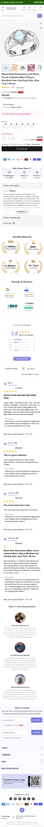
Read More (21, 212)
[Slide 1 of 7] (5, 67)
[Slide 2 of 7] (14, 67)
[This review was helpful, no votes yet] (26, 434)
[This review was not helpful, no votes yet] (30, 434)
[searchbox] (12, 368)
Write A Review (22, 359)
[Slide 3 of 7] (22, 67)
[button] (36, 98)
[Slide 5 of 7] (39, 67)
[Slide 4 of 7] (31, 67)
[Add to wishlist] (40, 28)
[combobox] (19, 16)
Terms (13, 738)
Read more (24, 573)
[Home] (13, 8)
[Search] (39, 16)
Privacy (19, 738)
